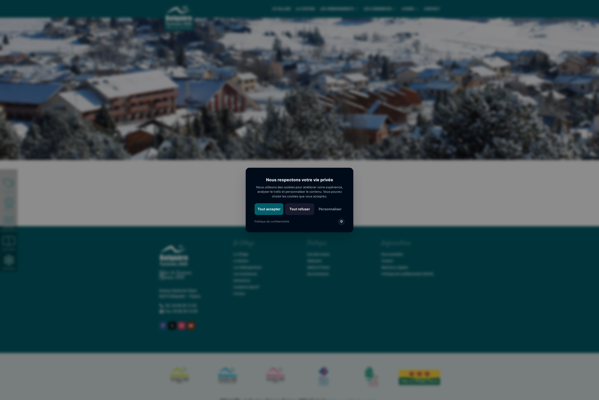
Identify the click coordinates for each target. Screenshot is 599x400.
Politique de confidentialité (272, 221)
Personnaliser (330, 209)
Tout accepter (269, 209)
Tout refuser (299, 209)
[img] (341, 222)
